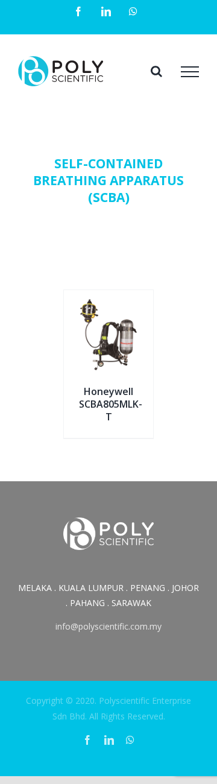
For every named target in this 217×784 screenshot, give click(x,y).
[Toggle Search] (156, 71)
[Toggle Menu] (190, 71)
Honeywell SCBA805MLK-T (110, 404)
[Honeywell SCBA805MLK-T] (108, 303)
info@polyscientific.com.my (108, 626)
